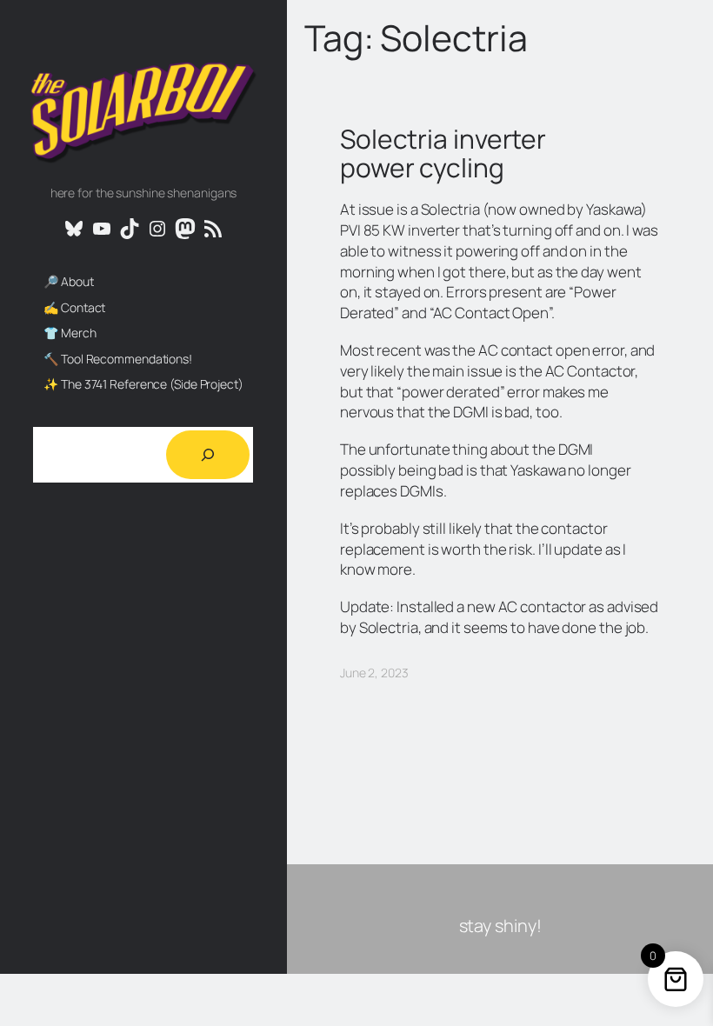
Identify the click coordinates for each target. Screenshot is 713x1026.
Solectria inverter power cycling (443, 153)
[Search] (208, 454)
